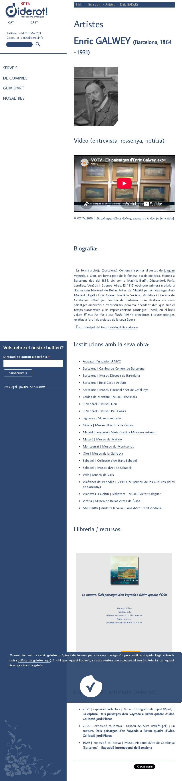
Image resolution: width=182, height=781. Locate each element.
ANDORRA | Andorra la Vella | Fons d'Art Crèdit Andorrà (122, 508)
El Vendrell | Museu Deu (100, 403)
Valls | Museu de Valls (98, 474)
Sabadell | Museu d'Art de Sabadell (107, 467)
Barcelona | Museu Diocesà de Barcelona (111, 375)
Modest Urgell (84, 295)
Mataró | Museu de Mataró (102, 439)
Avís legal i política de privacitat (24, 387)
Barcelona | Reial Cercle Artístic (104, 382)
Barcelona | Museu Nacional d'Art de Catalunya (115, 389)
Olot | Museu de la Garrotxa (103, 453)
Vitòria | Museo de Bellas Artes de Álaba (111, 500)
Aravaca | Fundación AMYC (102, 361)
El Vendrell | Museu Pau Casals (104, 411)
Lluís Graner (107, 295)
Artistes (110, 4)
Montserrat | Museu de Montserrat (108, 446)
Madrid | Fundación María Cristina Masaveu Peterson (120, 432)
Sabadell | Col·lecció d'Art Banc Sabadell (110, 460)
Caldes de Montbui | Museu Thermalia (110, 396)
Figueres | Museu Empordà (102, 418)
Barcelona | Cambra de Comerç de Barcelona (113, 368)
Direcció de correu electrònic (26, 357)
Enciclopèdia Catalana (123, 327)
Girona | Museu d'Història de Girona (108, 425)
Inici (79, 4)
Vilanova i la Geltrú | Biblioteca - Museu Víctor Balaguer (122, 493)
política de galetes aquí (34, 660)
